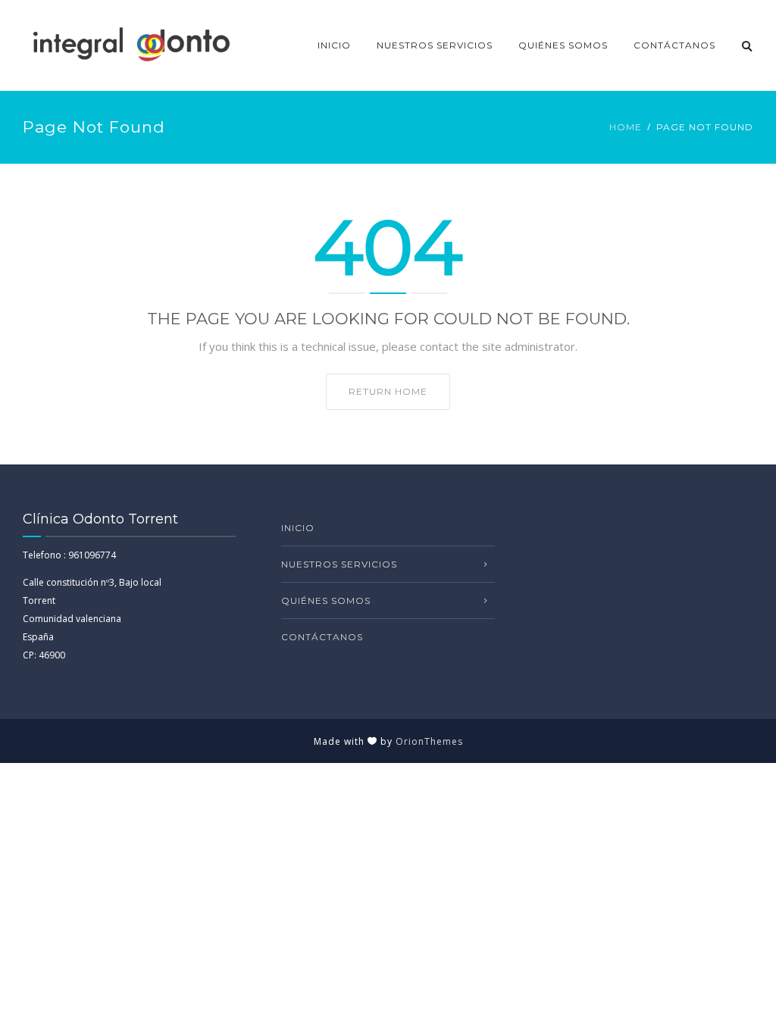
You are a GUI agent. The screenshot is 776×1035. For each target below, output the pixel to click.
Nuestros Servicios (435, 45)
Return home (388, 391)
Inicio (334, 45)
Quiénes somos (563, 45)
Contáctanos (674, 45)
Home (625, 127)
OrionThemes (429, 741)
